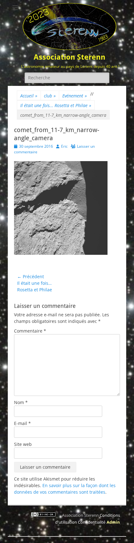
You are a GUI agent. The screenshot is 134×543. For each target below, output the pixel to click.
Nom (21, 402)
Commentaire (30, 331)
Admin (113, 522)
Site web (23, 444)
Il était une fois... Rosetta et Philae (55, 105)
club (50, 96)
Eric (64, 146)
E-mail (22, 423)
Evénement (74, 96)
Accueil (28, 96)
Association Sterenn (69, 57)
